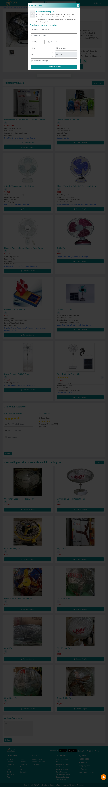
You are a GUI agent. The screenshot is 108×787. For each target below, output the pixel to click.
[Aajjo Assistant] (103, 777)
